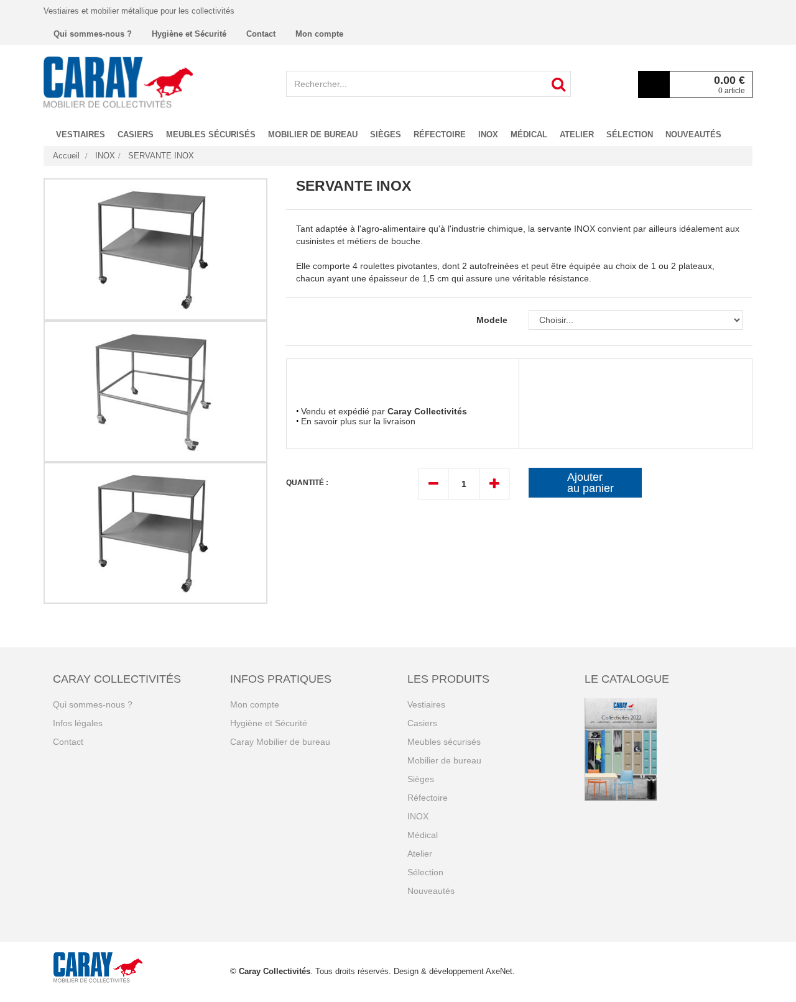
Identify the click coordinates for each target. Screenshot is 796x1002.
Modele (493, 320)
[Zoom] (155, 249)
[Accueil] (118, 82)
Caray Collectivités (274, 971)
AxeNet (499, 971)
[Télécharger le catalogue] (664, 749)
